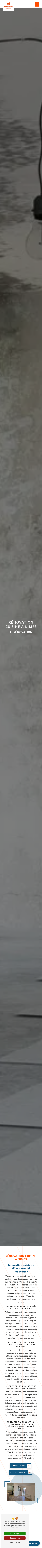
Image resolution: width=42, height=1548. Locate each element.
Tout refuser (15, 1538)
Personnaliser (15, 1542)
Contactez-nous (18, 1472)
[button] (29, 1543)
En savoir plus (18, 1466)
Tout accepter (15, 1533)
